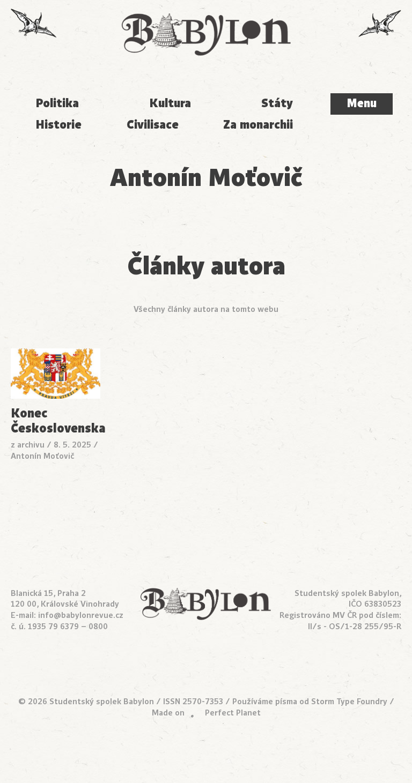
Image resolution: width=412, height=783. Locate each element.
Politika (57, 103)
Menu (362, 103)
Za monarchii (258, 124)
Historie (58, 124)
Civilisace (153, 124)
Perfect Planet (233, 712)
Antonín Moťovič (42, 456)
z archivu (28, 444)
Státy (277, 103)
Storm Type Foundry (349, 701)
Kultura (170, 103)
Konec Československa (55, 421)
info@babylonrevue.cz (80, 615)
